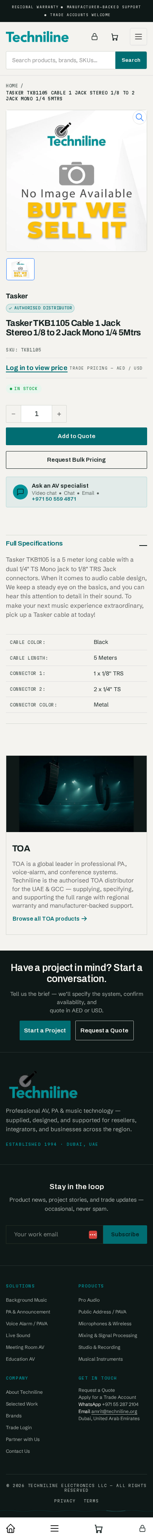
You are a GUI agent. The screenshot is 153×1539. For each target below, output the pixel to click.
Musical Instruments (100, 1359)
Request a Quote (104, 1030)
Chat (69, 493)
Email (88, 493)
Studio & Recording (99, 1347)
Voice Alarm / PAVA (26, 1323)
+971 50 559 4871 (54, 498)
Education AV (20, 1359)
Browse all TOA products (46, 919)
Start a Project (45, 1030)
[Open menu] (138, 36)
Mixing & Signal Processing (107, 1335)
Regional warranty (35, 7)
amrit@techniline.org (114, 1411)
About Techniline (24, 1392)
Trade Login (19, 1427)
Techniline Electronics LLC (67, 1485)
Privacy (64, 1500)
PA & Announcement (28, 1312)
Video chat (44, 493)
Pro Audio (89, 1300)
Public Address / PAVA (102, 1312)
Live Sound (18, 1335)
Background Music (26, 1300)
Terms (91, 1500)
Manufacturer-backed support (104, 7)
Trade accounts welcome (80, 15)
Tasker (17, 296)
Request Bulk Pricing (76, 460)
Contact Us (18, 1451)
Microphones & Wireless (104, 1323)
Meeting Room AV (25, 1347)
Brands (14, 1416)
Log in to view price (36, 368)
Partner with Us (23, 1439)
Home (12, 85)
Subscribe (125, 1234)
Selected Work (22, 1404)
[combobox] (76, 60)
